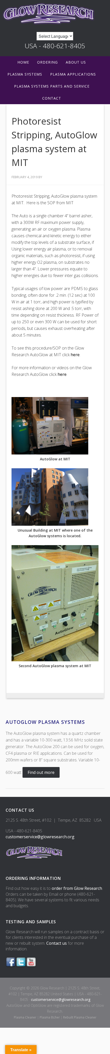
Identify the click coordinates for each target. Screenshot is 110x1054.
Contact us (56, 943)
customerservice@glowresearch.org (40, 837)
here (75, 354)
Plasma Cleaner (25, 1017)
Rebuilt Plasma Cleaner (79, 1017)
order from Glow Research (77, 888)
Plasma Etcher (50, 1017)
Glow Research (55, 13)
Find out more (41, 772)
